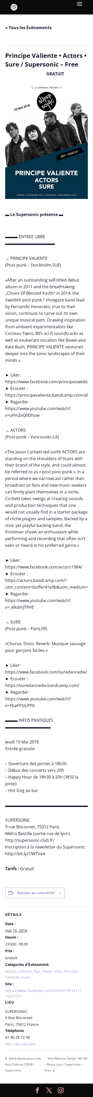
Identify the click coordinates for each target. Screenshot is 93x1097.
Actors (10, 971)
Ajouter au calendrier (36, 892)
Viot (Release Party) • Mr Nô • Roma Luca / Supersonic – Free (66, 1064)
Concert (25, 971)
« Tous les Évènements (28, 27)
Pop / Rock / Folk (47, 971)
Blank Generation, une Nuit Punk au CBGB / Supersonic (23, 1064)
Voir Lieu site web (20, 1044)
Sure (25, 977)
